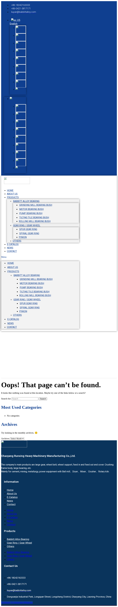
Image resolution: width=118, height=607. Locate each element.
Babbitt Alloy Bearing (26, 201)
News (10, 323)
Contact (12, 251)
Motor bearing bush (31, 209)
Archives (5, 438)
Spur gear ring (28, 229)
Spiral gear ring (29, 233)
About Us (12, 267)
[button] (40, 257)
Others (17, 315)
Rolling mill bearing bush (35, 221)
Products (13, 197)
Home (10, 263)
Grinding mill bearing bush (35, 205)
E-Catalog (13, 319)
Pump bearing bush (30, 213)
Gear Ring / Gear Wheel (26, 225)
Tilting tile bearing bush (34, 217)
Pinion (23, 237)
